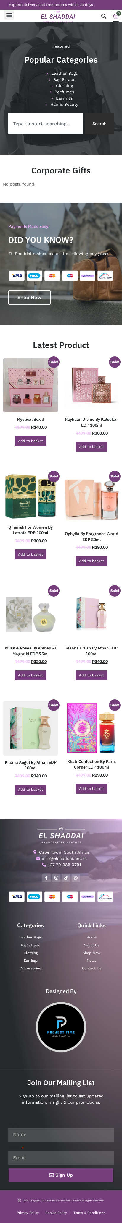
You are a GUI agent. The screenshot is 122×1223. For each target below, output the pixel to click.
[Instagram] (56, 878)
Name (14, 1125)
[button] (9, 15)
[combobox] (45, 123)
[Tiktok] (66, 878)
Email (14, 1148)
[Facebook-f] (46, 878)
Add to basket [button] (30, 441)
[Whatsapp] (76, 878)
